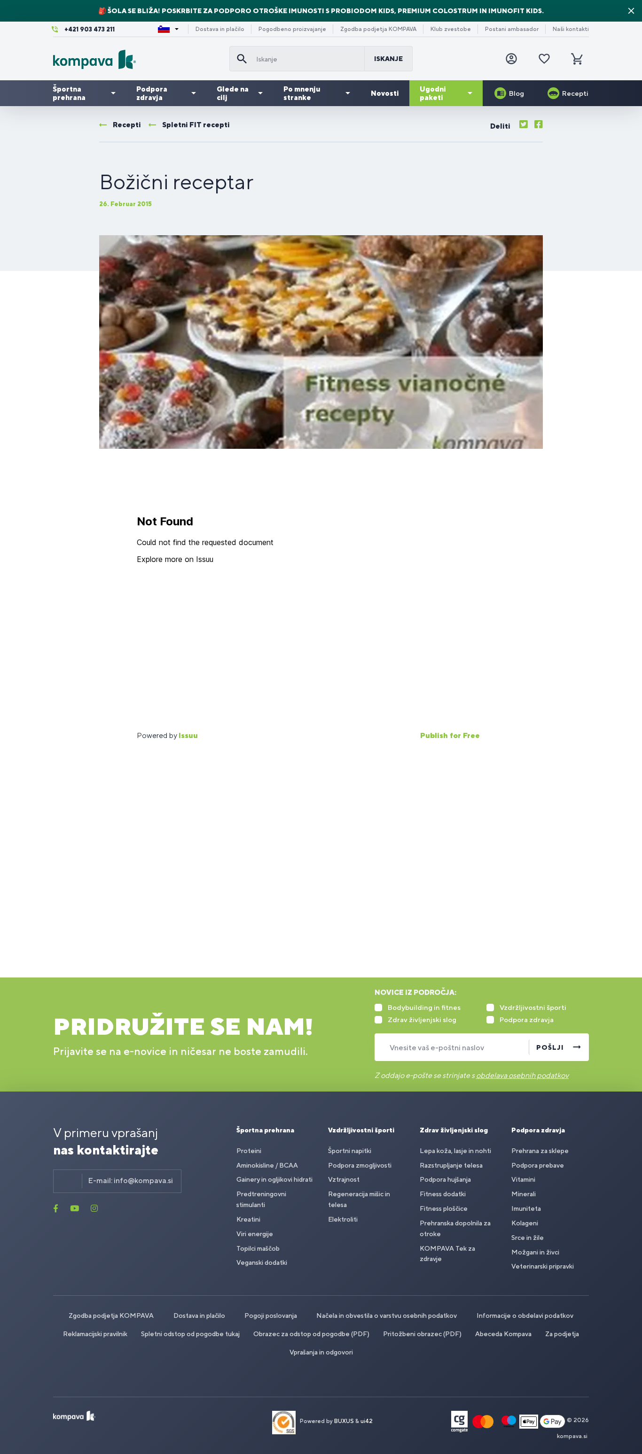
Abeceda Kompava (503, 1334)
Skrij (631, 11)
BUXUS (344, 1421)
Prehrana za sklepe (540, 1150)
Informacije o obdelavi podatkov (525, 1315)
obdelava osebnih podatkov (522, 1075)
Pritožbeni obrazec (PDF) (422, 1334)
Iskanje (388, 58)
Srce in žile (527, 1237)
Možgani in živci (535, 1252)
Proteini (248, 1150)
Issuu (188, 735)
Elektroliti (343, 1219)
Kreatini (248, 1219)
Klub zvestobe (451, 29)
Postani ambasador (512, 29)
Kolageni (524, 1223)
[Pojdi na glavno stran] (137, 59)
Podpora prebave (537, 1165)
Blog (516, 93)
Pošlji (550, 1047)
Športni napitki (349, 1150)
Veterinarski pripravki (542, 1266)
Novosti (385, 93)
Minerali (523, 1194)
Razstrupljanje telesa (451, 1165)
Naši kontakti (571, 29)
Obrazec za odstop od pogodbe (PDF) (311, 1334)
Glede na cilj (233, 93)
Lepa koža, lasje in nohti (455, 1150)
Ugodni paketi (433, 93)
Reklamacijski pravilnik (95, 1334)
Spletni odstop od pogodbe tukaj (190, 1334)
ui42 (366, 1421)
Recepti (575, 93)
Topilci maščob (258, 1248)
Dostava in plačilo (220, 29)
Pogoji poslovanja (270, 1315)
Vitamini (523, 1179)
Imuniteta (526, 1208)
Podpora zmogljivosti (359, 1165)
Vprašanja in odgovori (321, 1352)
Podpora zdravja (151, 93)
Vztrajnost (344, 1179)
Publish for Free (450, 735)
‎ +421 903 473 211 (89, 29)
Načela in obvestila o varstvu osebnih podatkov (386, 1315)
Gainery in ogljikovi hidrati (274, 1179)
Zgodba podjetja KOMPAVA (378, 29)
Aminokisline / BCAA (267, 1165)
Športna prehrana (69, 93)
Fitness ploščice (444, 1208)
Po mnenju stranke (302, 93)
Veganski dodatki (261, 1262)
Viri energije (254, 1234)
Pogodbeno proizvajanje (292, 29)
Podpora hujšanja (445, 1179)
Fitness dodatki (443, 1194)
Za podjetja (562, 1334)
